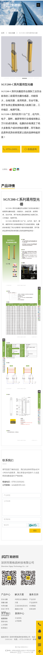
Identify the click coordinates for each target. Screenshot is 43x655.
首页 (2, 33)
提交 (35, 530)
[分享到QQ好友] (18, 169)
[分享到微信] (14, 169)
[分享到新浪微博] (10, 169)
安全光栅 (11, 33)
